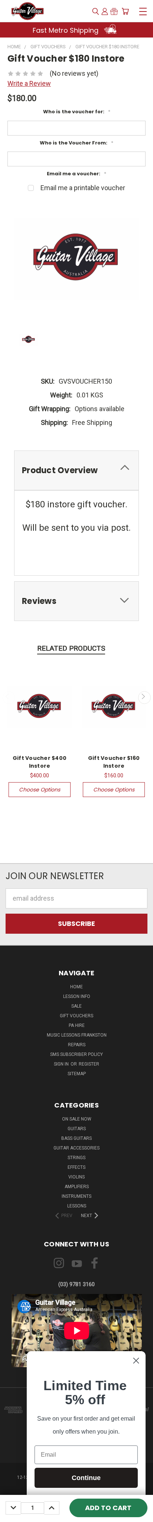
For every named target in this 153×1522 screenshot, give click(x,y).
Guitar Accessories (76, 1148)
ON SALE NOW (76, 1119)
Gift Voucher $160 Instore (114, 762)
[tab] (76, 470)
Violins (76, 1177)
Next (144, 698)
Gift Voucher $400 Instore (39, 762)
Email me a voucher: (76, 173)
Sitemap (77, 1073)
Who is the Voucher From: (76, 142)
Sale (76, 1006)
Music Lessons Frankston (77, 1035)
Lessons (76, 1206)
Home (76, 986)
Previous (9, 698)
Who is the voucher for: (76, 111)
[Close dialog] (136, 1360)
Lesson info (76, 996)
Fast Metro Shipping (66, 30)
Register (89, 1064)
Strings (76, 1157)
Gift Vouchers (76, 1015)
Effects (76, 1167)
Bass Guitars (76, 1138)
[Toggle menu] (143, 10)
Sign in (62, 1064)
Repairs (76, 1044)
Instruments (76, 1196)
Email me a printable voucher (82, 188)
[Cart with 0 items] (125, 11)
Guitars (77, 1128)
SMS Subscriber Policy (76, 1054)
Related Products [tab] (71, 648)
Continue (86, 1478)
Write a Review (29, 83)
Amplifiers (77, 1186)
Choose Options (39, 789)
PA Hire (77, 1025)
